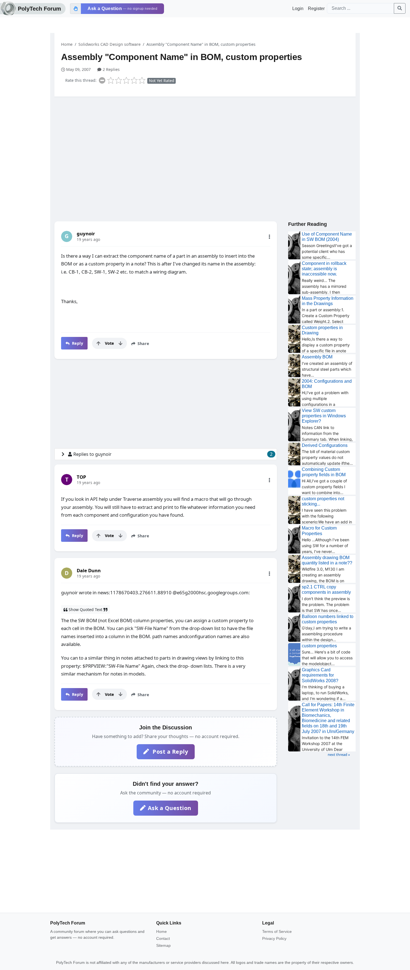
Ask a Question (169, 808)
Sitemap (163, 945)
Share (142, 343)
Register (316, 8)
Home (67, 44)
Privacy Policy (274, 938)
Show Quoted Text (85, 609)
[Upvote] (98, 343)
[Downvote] (120, 343)
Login (297, 8)
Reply (77, 343)
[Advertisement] (205, 144)
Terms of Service (277, 931)
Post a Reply (169, 751)
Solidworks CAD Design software (109, 44)
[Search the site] (400, 8)
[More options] (269, 236)
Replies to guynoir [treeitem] (172, 454)
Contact (163, 938)
